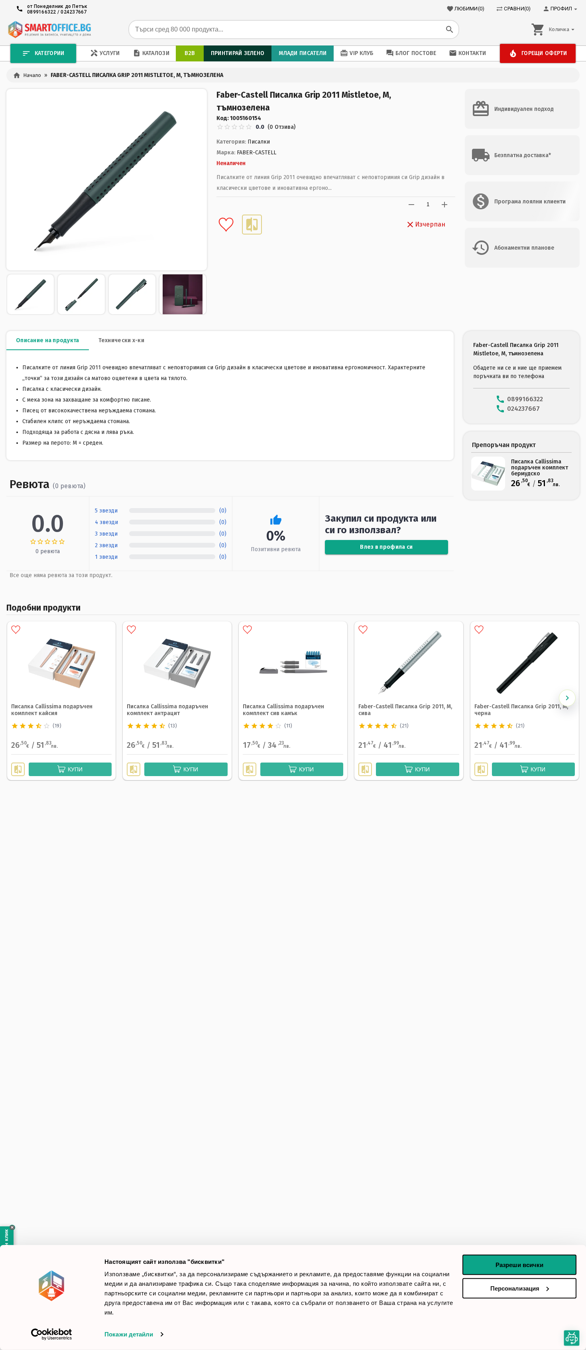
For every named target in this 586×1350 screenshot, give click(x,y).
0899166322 (41, 12)
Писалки (259, 141)
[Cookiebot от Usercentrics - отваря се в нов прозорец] (52, 1334)
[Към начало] (49, 29)
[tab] (47, 340)
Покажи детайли (128, 1334)
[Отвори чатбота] (572, 1338)
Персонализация (514, 1288)
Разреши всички (519, 1264)
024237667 (74, 12)
